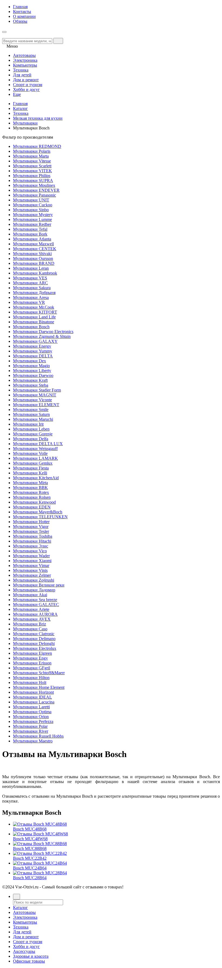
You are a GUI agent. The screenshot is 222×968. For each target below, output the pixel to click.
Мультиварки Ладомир (34, 590)
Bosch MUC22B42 (30, 858)
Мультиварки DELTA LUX (38, 443)
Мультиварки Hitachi (32, 541)
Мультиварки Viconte (32, 399)
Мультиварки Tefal (30, 229)
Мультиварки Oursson (33, 258)
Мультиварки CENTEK (34, 248)
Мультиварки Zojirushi (33, 580)
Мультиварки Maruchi (33, 419)
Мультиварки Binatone (33, 322)
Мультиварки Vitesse (32, 161)
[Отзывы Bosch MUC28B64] (40, 873)
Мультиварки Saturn (31, 414)
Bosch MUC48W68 (30, 838)
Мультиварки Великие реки (38, 585)
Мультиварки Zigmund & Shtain (42, 336)
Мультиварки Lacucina (33, 702)
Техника (20, 113)
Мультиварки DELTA (33, 356)
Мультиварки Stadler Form (37, 390)
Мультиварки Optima (32, 711)
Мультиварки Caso (30, 629)
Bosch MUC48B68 (30, 829)
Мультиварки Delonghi (34, 643)
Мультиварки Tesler (31, 531)
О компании (24, 16)
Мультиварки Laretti (31, 707)
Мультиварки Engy (30, 658)
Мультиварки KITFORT (35, 312)
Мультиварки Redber (32, 224)
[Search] (58, 41)
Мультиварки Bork (30, 234)
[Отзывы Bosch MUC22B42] (40, 853)
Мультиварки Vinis (30, 570)
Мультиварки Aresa (31, 297)
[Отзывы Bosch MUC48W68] (40, 834)
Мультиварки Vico (30, 551)
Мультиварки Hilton (31, 677)
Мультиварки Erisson (32, 663)
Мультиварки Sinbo (31, 209)
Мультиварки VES (30, 278)
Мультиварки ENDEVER (36, 190)
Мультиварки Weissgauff (35, 448)
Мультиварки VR (29, 302)
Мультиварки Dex (29, 360)
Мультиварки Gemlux (33, 463)
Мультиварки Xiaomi (32, 560)
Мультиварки (25, 123)
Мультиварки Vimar (31, 565)
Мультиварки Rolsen (32, 497)
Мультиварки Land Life (34, 317)
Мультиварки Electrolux (34, 648)
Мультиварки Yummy (32, 351)
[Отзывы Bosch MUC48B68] (40, 824)
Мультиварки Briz (29, 624)
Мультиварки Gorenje (33, 434)
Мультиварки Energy (32, 346)
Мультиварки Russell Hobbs (38, 736)
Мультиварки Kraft (30, 380)
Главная (20, 6)
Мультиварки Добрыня (34, 292)
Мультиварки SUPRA (33, 180)
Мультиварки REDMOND (37, 146)
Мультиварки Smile (30, 409)
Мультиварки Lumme (32, 219)
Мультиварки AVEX (32, 619)
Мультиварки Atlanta (32, 239)
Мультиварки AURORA (35, 614)
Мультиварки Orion (31, 716)
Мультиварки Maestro (33, 741)
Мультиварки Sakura (32, 287)
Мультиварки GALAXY (35, 341)
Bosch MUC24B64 (30, 868)
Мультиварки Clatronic (33, 633)
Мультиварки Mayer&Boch (37, 512)
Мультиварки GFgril (31, 668)
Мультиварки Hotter (31, 521)
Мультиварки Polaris (31, 151)
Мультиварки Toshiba (32, 536)
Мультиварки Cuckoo (32, 205)
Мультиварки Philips (31, 175)
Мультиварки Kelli (30, 473)
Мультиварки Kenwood (34, 502)
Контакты (22, 11)
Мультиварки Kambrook (35, 273)
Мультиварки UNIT (31, 200)
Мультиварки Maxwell (33, 244)
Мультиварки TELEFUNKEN (40, 516)
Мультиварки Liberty (32, 370)
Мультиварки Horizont (33, 692)
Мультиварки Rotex (31, 492)
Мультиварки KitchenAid (36, 477)
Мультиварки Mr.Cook (33, 307)
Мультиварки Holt (29, 682)
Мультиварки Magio (31, 365)
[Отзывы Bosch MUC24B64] (40, 863)
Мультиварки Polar (30, 726)
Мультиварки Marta (31, 156)
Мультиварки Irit (28, 424)
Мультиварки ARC (30, 283)
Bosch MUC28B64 (30, 877)
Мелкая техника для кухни (38, 118)
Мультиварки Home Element (38, 687)
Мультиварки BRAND (33, 263)
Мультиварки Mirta (30, 482)
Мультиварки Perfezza (33, 721)
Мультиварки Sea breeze (35, 599)
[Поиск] (16, 896)
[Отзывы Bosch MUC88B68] (40, 843)
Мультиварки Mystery (33, 214)
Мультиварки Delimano (34, 638)
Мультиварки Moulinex (34, 185)
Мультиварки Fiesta (31, 468)
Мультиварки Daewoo (33, 375)
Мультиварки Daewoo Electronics (43, 331)
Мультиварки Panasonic (34, 195)
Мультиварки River (30, 731)
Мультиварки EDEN (32, 507)
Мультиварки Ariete (31, 609)
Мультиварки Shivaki (32, 253)
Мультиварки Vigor (30, 526)
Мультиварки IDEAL (32, 697)
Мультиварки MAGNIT (34, 395)
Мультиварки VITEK (32, 170)
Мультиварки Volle (30, 453)
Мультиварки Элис (30, 546)
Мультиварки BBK (30, 487)
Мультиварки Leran (31, 268)
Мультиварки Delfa (30, 438)
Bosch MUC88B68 (30, 848)
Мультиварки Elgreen (32, 653)
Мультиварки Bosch (31, 326)
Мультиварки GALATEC (36, 604)
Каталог (20, 108)
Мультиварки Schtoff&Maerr (39, 672)
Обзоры (20, 21)
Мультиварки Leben (31, 429)
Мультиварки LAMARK (35, 458)
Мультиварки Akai (30, 594)
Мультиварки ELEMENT (36, 404)
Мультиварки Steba (30, 385)
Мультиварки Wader (31, 555)
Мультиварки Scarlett (32, 166)
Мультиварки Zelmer (32, 575)
